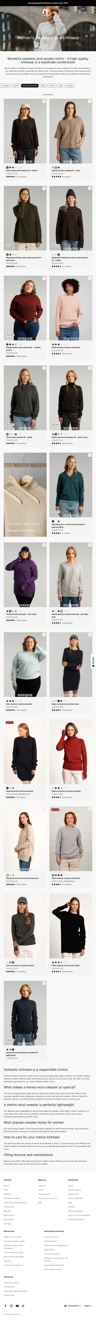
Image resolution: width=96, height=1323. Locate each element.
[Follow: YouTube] (17, 1305)
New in (7, 1185)
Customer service (11, 1282)
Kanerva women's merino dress (65, 704)
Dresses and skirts (12, 1198)
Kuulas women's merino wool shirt (66, 791)
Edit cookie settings (52, 1269)
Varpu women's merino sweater (19, 791)
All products (9, 1219)
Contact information (76, 1219)
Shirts (43, 86)
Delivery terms (50, 1241)
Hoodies (70, 86)
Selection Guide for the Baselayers (13, 1246)
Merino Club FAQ (75, 1198)
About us (42, 1185)
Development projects (47, 1198)
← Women (5, 86)
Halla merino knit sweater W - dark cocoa (69, 437)
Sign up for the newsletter (79, 1215)
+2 (20, 434)
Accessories (9, 1207)
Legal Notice (49, 1249)
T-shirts (52, 86)
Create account (74, 1190)
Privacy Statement (52, 1254)
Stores (41, 1190)
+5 (65, 962)
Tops (61, 86)
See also (7, 1211)
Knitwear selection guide (14, 1241)
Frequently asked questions (15, 1291)
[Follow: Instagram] (11, 1305)
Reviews (71, 1207)
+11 (66, 434)
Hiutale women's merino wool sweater (22, 878)
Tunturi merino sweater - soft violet (21, 614)
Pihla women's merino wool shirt (65, 965)
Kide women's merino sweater (19, 704)
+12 (66, 344)
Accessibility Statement (54, 1265)
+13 (20, 611)
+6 (65, 788)
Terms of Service (51, 1237)
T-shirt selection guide (13, 1252)
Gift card (7, 1224)
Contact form (9, 1287)
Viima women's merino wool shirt (66, 878)
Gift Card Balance (75, 1211)
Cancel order (9, 1295)
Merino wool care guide (14, 1257)
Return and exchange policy (56, 1245)
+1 (65, 701)
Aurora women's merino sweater (20, 965)
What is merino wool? (13, 1237)
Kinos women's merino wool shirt (66, 347)
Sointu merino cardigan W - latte (66, 170)
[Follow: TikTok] (23, 1305)
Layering (7, 1261)
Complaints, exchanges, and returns (56, 1259)
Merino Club (9, 1215)
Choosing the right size (13, 1265)
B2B (40, 1202)
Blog (70, 1202)
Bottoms (7, 1194)
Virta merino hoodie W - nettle (19, 437)
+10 (20, 167)
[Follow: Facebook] (5, 1305)
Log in (70, 1185)
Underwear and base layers (15, 1202)
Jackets (16, 86)
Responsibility (44, 1194)
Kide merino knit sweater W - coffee (21, 170)
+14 (20, 344)
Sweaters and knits (30, 86)
